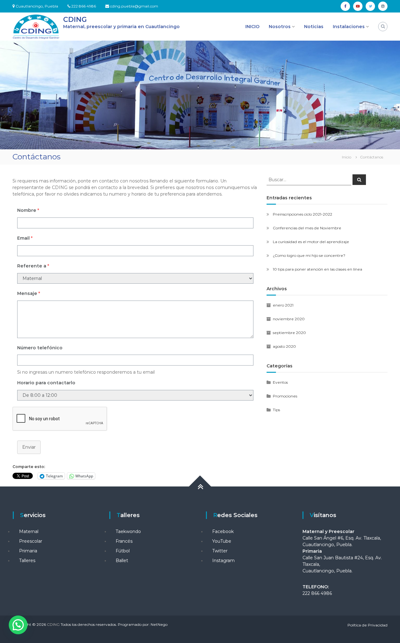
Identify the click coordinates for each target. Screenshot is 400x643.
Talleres (27, 560)
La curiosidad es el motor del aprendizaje (311, 241)
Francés (124, 541)
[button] (18, 625)
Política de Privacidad (368, 625)
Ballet (122, 560)
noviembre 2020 (289, 319)
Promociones (285, 396)
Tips (276, 409)
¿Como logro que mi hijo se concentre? (309, 255)
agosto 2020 (284, 346)
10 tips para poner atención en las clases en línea (317, 269)
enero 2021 (283, 305)
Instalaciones (349, 26)
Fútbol (123, 551)
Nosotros (280, 26)
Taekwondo (128, 531)
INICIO (252, 26)
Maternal (28, 531)
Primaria (28, 551)
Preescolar (30, 541)
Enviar (29, 447)
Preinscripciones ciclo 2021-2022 (302, 214)
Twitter (220, 551)
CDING (75, 19)
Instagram (223, 560)
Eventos (280, 382)
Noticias (313, 26)
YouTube (221, 541)
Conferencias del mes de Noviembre (307, 228)
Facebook (223, 531)
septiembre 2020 (289, 332)
